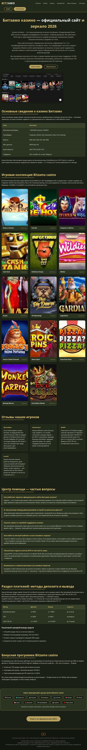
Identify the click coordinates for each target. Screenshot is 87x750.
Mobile (45, 3)
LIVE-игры (82, 3)
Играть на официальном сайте (43, 719)
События (38, 3)
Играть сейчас (35, 66)
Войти (8, 9)
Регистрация (20, 9)
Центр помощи (71, 3)
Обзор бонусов (51, 67)
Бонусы (52, 3)
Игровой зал (60, 3)
